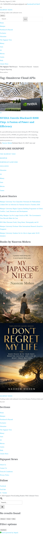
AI (1, 50)
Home (2, 23)
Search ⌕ (2, 15)
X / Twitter (3, 493)
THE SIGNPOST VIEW (8, 154)
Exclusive (3, 33)
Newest (8, 518)
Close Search (3, 529)
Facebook (30, 4)
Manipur (2, 26)
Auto (1, 47)
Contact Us (3, 468)
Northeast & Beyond (6, 30)
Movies (2, 53)
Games (2, 57)
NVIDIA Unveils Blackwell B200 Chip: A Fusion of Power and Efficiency (19, 122)
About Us (3, 465)
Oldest (13, 518)
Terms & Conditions (6, 471)
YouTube (36, 4)
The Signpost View (6, 40)
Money (2, 43)
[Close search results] (2, 507)
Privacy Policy (4, 475)
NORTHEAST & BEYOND (9, 162)
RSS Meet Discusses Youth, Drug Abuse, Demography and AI (19, 222)
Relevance (3, 518)
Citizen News (4, 64)
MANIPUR (3, 158)
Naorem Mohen (7, 143)
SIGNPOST (6, 10)
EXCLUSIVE (4, 166)
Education (3, 36)
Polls (1, 60)
